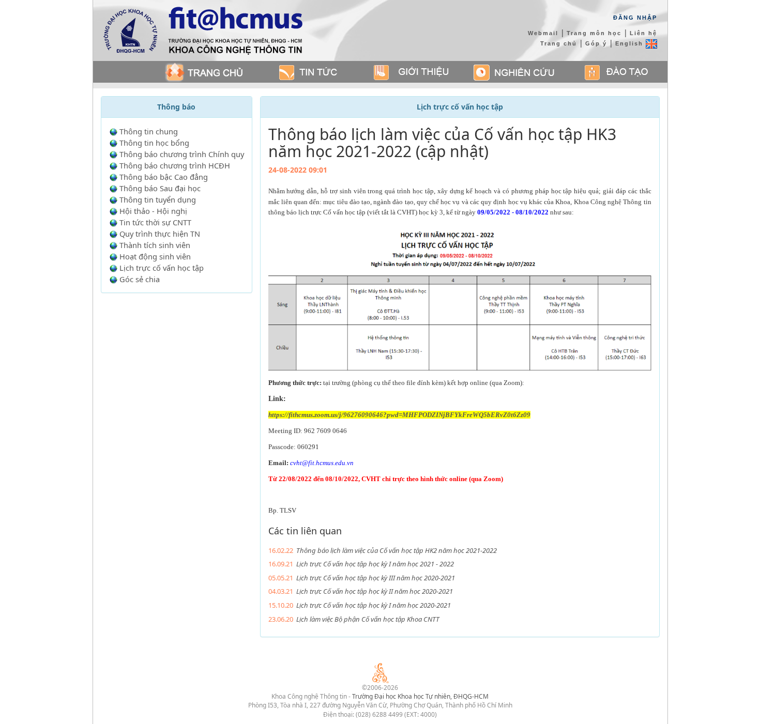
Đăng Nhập (635, 17)
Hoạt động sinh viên (155, 256)
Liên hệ (643, 33)
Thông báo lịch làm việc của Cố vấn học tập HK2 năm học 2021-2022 (396, 550)
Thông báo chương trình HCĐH (174, 165)
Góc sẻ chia (139, 279)
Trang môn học (594, 33)
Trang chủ (558, 43)
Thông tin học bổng (154, 142)
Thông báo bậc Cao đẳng (163, 177)
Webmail (543, 33)
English (630, 43)
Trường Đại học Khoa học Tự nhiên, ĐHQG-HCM (420, 696)
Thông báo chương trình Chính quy (181, 154)
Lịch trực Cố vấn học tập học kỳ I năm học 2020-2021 (373, 605)
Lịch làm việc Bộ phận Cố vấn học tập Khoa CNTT (367, 619)
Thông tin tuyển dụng (157, 199)
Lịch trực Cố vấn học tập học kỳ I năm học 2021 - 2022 (375, 563)
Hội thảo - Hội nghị (153, 211)
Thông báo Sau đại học (160, 188)
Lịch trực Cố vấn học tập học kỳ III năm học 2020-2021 (375, 577)
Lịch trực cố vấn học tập (161, 268)
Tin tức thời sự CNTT (155, 222)
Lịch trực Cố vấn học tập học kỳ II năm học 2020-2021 (374, 591)
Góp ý (596, 43)
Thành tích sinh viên (154, 245)
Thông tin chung (148, 131)
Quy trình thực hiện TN (159, 233)
